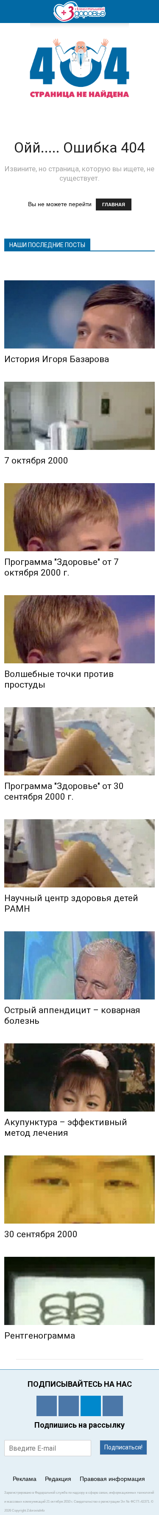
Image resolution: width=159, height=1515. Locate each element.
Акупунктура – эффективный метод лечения (65, 1127)
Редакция (58, 1478)
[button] (147, 11)
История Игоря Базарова (56, 359)
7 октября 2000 (36, 460)
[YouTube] (113, 1406)
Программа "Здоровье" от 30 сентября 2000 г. (64, 791)
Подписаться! (123, 1447)
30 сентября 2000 (41, 1234)
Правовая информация (112, 1478)
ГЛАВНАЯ (113, 204)
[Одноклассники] (46, 1406)
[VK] (69, 1406)
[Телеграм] (91, 1406)
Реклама (24, 1478)
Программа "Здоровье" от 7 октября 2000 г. (61, 567)
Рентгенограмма (39, 1336)
